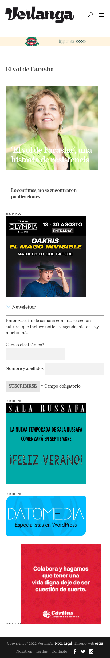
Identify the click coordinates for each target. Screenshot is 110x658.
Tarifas (42, 651)
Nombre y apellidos (25, 369)
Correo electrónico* (25, 345)
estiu (99, 643)
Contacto (59, 651)
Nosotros (24, 651)
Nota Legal (64, 643)
